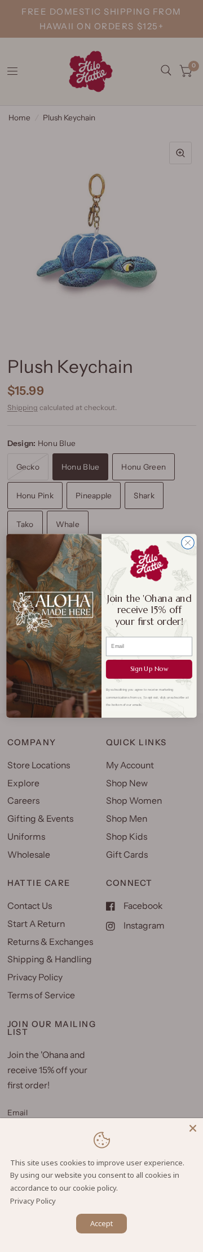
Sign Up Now (149, 669)
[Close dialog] (188, 543)
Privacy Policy (33, 1201)
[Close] (192, 1128)
